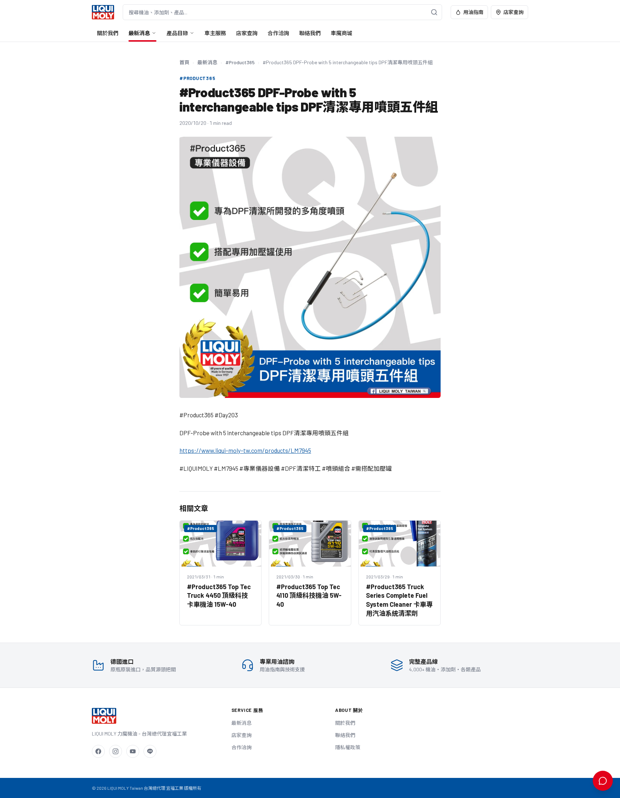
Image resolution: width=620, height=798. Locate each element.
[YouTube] (132, 751)
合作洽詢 (278, 33)
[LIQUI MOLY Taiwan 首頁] (103, 12)
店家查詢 (513, 12)
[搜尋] (434, 12)
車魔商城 (341, 33)
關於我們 (107, 33)
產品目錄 (177, 33)
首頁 (184, 62)
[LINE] (150, 751)
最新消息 (139, 33)
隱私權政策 (347, 747)
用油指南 (473, 12)
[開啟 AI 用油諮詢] (603, 781)
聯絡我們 (310, 33)
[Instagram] (115, 751)
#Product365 (240, 62)
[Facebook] (98, 751)
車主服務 (215, 33)
